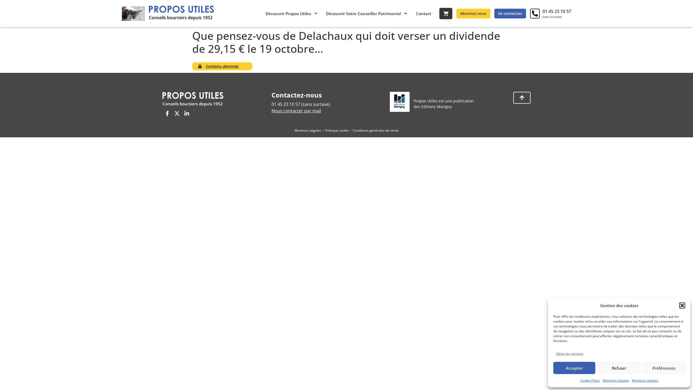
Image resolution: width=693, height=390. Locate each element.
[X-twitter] (177, 113)
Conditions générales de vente (375, 130)
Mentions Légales (616, 380)
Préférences (663, 368)
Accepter (574, 368)
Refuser (619, 368)
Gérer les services (569, 353)
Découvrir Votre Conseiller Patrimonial (363, 13)
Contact (423, 13)
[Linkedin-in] (187, 113)
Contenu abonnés (222, 66)
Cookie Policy (590, 380)
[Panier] (445, 13)
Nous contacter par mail (296, 111)
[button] (682, 305)
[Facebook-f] (167, 113)
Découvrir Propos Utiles (288, 13)
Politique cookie (337, 130)
